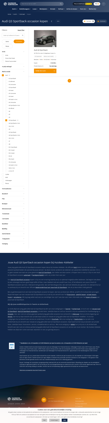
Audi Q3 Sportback (45, 272)
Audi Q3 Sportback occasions (28, 311)
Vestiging (5, 244)
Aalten (73, 324)
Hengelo (10, 314)
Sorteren (103, 21)
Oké (64, 420)
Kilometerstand (6, 209)
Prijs (3, 199)
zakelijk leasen (81, 294)
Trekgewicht (6, 239)
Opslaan (88, 21)
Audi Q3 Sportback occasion (20, 280)
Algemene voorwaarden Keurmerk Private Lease (32, 370)
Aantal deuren (6, 233)
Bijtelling (4, 229)
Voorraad (22, 14)
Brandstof (5, 194)
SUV (58, 21)
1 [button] (69, 81)
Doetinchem (78, 319)
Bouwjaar (4, 203)
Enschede (55, 319)
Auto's (15, 14)
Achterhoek (76, 309)
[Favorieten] (103, 3)
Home (9, 14)
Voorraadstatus (6, 188)
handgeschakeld (38, 275)
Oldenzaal (75, 314)
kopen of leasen (91, 297)
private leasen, (92, 294)
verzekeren (18, 297)
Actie (3, 51)
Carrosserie (5, 218)
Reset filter (21, 30)
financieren (71, 294)
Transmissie (5, 214)
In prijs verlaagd (6, 66)
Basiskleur (5, 224)
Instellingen (54, 420)
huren (10, 297)
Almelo (10, 317)
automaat (27, 275)
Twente (67, 309)
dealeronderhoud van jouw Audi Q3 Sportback (51, 287)
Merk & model (6, 71)
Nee (44, 420)
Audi (75, 267)
